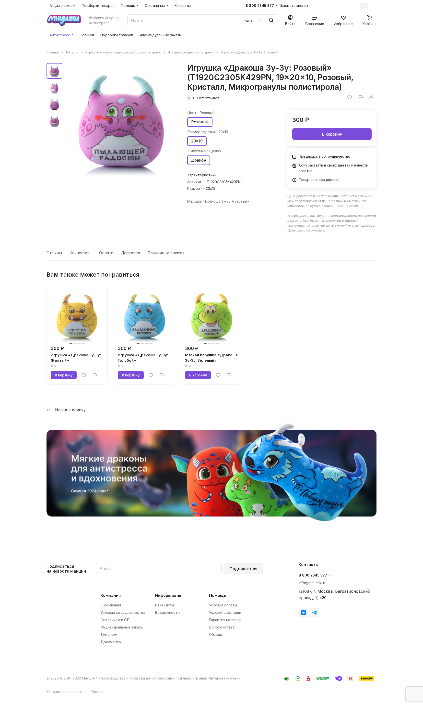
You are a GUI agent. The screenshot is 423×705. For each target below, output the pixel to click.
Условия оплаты (223, 605)
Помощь (217, 595)
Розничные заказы (166, 252)
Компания (111, 595)
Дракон (198, 160)
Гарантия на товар (225, 619)
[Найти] (271, 20)
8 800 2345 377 (260, 5)
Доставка (130, 252)
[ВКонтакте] (303, 612)
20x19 (197, 141)
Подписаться (243, 568)
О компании (111, 605)
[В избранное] (349, 97)
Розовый (200, 121)
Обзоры (216, 634)
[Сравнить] (361, 97)
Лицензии (109, 634)
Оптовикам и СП (115, 619)
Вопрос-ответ (222, 627)
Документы (111, 642)
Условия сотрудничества (123, 612)
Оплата (106, 252)
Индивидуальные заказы (122, 627)
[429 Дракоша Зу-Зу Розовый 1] (121, 120)
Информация (168, 595)
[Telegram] (314, 612)
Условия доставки (225, 612)
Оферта (98, 692)
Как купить (81, 252)
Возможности (167, 612)
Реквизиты (164, 605)
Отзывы (54, 252)
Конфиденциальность (65, 692)
